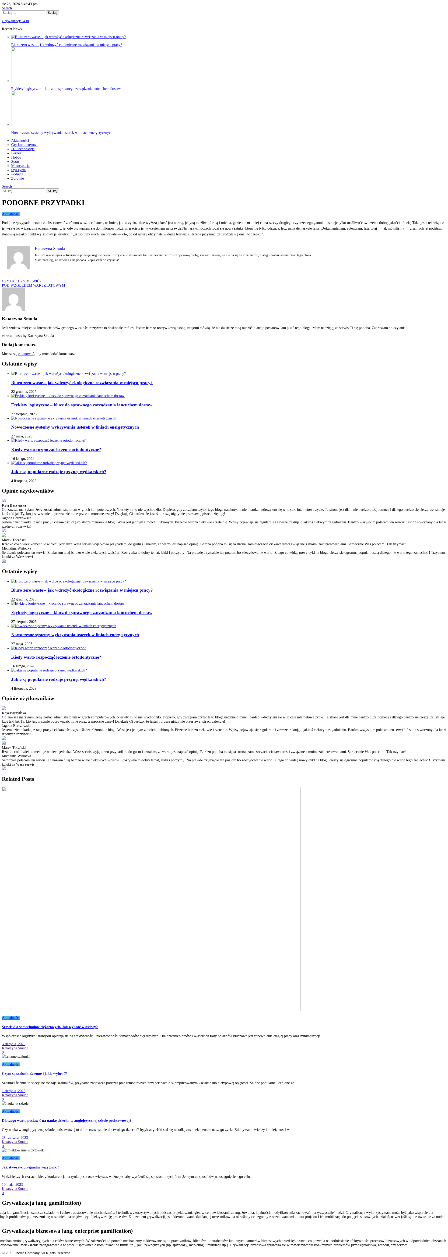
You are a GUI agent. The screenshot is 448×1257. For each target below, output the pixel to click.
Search (7, 8)
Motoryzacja (20, 166)
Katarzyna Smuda (15, 1048)
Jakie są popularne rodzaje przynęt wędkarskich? (58, 471)
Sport (15, 161)
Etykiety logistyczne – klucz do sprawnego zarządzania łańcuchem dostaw (66, 89)
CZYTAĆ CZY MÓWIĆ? (21, 281)
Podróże (17, 174)
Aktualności (20, 140)
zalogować (26, 354)
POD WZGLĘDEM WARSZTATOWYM (33, 285)
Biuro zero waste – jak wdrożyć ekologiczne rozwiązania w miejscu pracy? (82, 382)
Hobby (16, 157)
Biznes (16, 153)
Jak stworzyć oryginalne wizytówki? (30, 1167)
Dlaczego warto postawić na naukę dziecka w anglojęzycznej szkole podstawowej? (66, 1120)
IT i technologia (23, 149)
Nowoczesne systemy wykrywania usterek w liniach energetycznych (61, 133)
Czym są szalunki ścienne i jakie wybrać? (34, 1074)
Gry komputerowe (24, 145)
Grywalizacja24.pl (15, 21)
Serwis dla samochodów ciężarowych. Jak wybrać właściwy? (50, 1027)
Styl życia (18, 170)
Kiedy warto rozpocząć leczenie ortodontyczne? (56, 449)
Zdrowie (17, 178)
